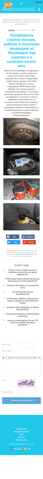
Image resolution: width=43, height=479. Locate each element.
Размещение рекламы (21, 432)
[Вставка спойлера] (39, 357)
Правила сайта (22, 429)
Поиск (21, 434)
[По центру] (16, 357)
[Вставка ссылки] (24, 357)
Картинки (11, 30)
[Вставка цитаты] (34, 357)
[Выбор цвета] (29, 357)
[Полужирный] (3, 357)
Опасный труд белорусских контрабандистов (22, 292)
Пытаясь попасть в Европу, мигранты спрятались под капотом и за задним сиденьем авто (22, 272)
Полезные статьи (21, 440)
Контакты (21, 437)
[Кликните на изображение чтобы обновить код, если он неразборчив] (26, 387)
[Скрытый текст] (32, 357)
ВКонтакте (18, 449)
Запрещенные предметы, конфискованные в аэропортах (22, 314)
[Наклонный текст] (6, 357)
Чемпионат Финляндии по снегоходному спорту (23, 286)
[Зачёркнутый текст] (11, 357)
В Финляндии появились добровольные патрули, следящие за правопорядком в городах (22, 300)
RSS (29, 449)
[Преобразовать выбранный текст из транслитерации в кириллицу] (37, 357)
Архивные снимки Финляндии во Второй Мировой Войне (23, 308)
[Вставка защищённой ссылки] (26, 357)
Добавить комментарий (21, 400)
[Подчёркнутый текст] (8, 357)
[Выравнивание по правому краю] (19, 357)
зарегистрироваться (26, 254)
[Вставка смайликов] (21, 357)
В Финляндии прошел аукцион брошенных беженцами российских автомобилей (23, 279)
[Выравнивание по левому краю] (14, 357)
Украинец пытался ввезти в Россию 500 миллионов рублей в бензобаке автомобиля (22, 322)
